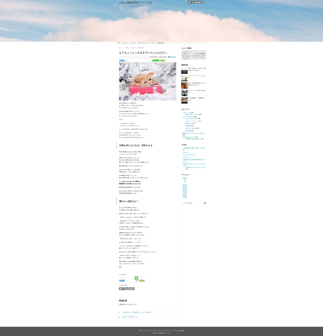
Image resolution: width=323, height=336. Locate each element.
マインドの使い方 (188, 116)
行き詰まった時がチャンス (130, 316)
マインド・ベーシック (192, 121)
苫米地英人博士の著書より (193, 139)
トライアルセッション (143, 43)
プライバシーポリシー (189, 154)
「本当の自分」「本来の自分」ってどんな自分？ (136, 312)
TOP (118, 43)
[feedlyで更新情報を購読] (199, 2)
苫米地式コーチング (189, 137)
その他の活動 (159, 43)
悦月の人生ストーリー (192, 114)
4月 (185, 180)
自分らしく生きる (190, 128)
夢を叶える (188, 123)
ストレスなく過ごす (191, 118)
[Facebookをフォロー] (192, 2)
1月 (185, 181)
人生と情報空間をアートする (135, 2)
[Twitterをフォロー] (189, 2)
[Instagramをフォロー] (195, 2)
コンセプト (133, 43)
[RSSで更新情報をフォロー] (202, 2)
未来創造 (188, 126)
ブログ (153, 43)
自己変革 (172, 57)
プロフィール (124, 43)
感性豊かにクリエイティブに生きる (193, 133)
